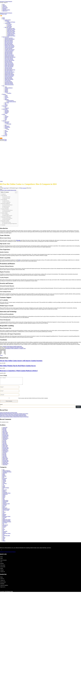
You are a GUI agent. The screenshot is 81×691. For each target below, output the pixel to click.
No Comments (23, 188)
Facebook (6, 110)
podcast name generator (9, 84)
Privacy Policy (5, 7)
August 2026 (4, 427)
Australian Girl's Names (6, 471)
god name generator (8, 68)
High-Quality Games (6, 198)
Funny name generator (9, 66)
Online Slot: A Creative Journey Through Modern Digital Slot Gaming (13, 415)
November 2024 (5, 448)
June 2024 (4, 454)
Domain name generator (9, 54)
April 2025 (4, 443)
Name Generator (5, 36)
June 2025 (4, 441)
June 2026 (4, 428)
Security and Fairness (5, 208)
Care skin (4, 481)
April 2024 (4, 456)
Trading (6, 104)
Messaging (7, 111)
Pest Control (4, 522)
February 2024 (5, 458)
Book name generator (9, 42)
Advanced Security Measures (8, 210)
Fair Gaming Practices (6, 211)
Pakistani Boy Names (11, 29)
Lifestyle (4, 120)
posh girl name (5, 524)
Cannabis (6, 116)
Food (6, 118)
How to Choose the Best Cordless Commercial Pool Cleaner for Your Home (14, 416)
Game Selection (4, 195)
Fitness (3, 497)
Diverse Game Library (6, 196)
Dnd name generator (8, 52)
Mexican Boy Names (11, 31)
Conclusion (3, 224)
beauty (3, 473)
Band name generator (9, 41)
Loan (6, 98)
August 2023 (4, 464)
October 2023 (5, 462)
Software (6, 91)
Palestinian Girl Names (6, 521)
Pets (5, 132)
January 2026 (4, 433)
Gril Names (7, 20)
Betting (3, 474)
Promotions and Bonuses (5, 203)
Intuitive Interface (6, 200)
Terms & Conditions (6, 9)
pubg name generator (9, 37)
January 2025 (4, 446)
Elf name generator (8, 61)
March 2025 (4, 444)
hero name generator (8, 70)
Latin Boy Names (10, 34)
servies (3, 529)
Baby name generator (9, 40)
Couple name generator (9, 50)
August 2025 (4, 439)
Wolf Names (9, 26)
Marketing (7, 99)
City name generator (8, 48)
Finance (6, 96)
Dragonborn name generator (10, 57)
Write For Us (4, 10)
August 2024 (4, 451)
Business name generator (9, 45)
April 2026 (4, 430)
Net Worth (9, 123)
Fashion (6, 128)
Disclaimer (4, 8)
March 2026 (4, 431)
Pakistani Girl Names (11, 21)
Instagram (6, 112)
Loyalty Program (6, 207)
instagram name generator (9, 71)
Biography (7, 122)
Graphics (6, 88)
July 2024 (4, 452)
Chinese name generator (9, 47)
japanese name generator (9, 74)
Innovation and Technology (6, 216)
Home (3, 4)
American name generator (9, 38)
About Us (4, 5)
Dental (6, 117)
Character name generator (9, 46)
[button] (12, 558)
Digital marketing (10, 100)
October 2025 (5, 437)
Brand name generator (9, 44)
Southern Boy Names (11, 35)
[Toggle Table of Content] (15, 192)
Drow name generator (9, 58)
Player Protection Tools (7, 222)
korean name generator (9, 76)
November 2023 (5, 461)
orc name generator (8, 81)
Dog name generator (8, 53)
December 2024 (5, 447)
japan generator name (9, 72)
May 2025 (4, 442)
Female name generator (9, 65)
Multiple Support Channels (7, 215)
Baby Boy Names (8, 27)
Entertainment (7, 127)
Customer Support (4, 212)
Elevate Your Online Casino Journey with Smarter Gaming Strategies (21, 360)
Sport (6, 133)
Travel (6, 134)
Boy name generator (8, 43)
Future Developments (6, 219)
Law (5, 130)
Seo (5, 103)
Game (3, 499)
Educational (7, 126)
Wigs (8, 129)
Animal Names (7, 23)
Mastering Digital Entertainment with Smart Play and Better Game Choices (14, 413)
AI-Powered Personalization (7, 218)
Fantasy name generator (9, 64)
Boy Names (4, 478)
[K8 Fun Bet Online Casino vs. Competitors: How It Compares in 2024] (3, 180)
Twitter (6, 113)
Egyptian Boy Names (11, 33)
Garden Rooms (5, 501)
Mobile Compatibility (6, 202)
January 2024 (4, 459)
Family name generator (9, 63)
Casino (5, 140)
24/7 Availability (6, 214)
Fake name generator (9, 62)
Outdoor (6, 131)
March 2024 (4, 457)
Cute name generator (9, 51)
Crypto (6, 95)
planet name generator (9, 83)
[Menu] (1, 15)
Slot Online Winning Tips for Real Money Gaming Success (18, 365)
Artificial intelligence (9, 87)
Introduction (3, 194)
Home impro (4, 105)
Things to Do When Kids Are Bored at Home (8, 412)
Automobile (7, 121)
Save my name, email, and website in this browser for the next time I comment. (33, 398)
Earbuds (3, 490)
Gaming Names (8, 19)
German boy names (10, 32)
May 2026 (4, 429)
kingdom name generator (9, 75)
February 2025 (5, 445)
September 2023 (5, 463)
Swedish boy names (11, 28)
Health (3, 114)
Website (6, 92)
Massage (4, 515)
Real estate (7, 102)
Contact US (4, 6)
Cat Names (9, 25)
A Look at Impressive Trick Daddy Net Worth (14, 347)
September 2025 (5, 438)
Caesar (4, 188)
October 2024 (5, 449)
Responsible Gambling (5, 220)
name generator (7, 80)
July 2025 (4, 440)
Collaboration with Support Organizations (10, 223)
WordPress (9, 93)
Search (1, 404)
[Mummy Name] (3, 13)
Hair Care (4, 505)
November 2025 (5, 435)
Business (4, 94)
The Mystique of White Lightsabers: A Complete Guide (15, 348)
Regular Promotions (6, 206)
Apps (6, 86)
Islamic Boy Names (10, 30)
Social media (4, 109)
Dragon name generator (9, 55)
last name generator (8, 77)
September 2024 (5, 450)
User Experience (4, 199)
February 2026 (5, 432)
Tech (3, 85)
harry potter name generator (10, 69)
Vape (6, 119)
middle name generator (9, 79)
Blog (6, 125)
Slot (3, 530)
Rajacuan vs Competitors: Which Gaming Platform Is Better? (19, 370)
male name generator (9, 78)
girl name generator (8, 67)
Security (6, 89)
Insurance (6, 97)
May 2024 (4, 455)
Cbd (5, 115)
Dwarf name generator (9, 59)
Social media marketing (11, 101)
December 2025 (5, 434)
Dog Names (9, 24)
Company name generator (9, 49)
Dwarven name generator (9, 60)
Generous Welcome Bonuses (7, 204)
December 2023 (5, 460)
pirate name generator (9, 82)
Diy (5, 106)
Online (3, 518)
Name (3, 18)
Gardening (7, 108)
